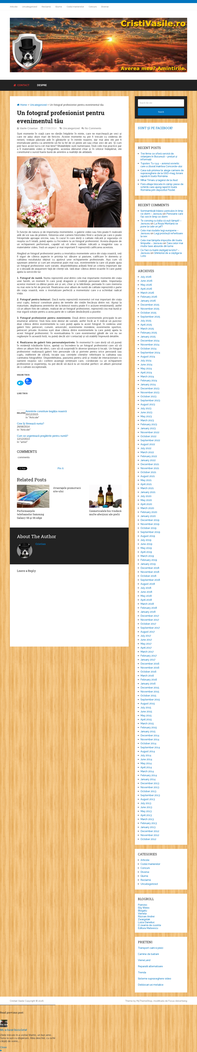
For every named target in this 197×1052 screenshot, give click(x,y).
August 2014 (148, 751)
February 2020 (149, 512)
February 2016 (149, 679)
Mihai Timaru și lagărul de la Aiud (159, 180)
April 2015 (146, 719)
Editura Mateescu (148, 928)
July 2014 (146, 755)
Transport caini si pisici (150, 947)
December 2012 (150, 831)
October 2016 (148, 671)
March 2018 (147, 603)
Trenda (142, 972)
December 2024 (150, 340)
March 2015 (147, 723)
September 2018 (150, 579)
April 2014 (146, 767)
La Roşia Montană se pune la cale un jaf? (159, 225)
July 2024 (146, 360)
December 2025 (150, 304)
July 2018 (146, 587)
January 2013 (148, 827)
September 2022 (150, 440)
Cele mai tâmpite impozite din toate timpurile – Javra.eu (161, 242)
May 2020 (146, 500)
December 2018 (150, 567)
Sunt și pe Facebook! (155, 128)
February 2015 (149, 727)
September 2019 (150, 532)
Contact (23, 85)
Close (3, 1047)
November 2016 (150, 667)
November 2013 (150, 787)
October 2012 (148, 839)
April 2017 (146, 647)
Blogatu (142, 910)
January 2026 (148, 300)
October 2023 (148, 396)
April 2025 (146, 324)
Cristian (40, 543)
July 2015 (146, 707)
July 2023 (146, 408)
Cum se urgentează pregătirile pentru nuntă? (42, 435)
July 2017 (146, 635)
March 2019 (147, 556)
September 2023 (150, 400)
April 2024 (146, 372)
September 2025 (150, 316)
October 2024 (149, 348)
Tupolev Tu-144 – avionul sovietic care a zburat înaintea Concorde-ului (161, 165)
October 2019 (148, 528)
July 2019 (146, 540)
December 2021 (150, 464)
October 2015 (148, 695)
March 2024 (147, 376)
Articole (14, 7)
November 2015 (150, 691)
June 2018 (146, 591)
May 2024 (146, 368)
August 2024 (148, 356)
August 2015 (148, 703)
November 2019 (150, 524)
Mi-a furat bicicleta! (13, 1030)
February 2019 (149, 560)
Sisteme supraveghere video (154, 978)
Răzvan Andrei (146, 916)
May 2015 (146, 715)
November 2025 (150, 308)
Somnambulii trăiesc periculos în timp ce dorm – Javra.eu (162, 212)
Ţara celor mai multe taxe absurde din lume (162, 245)
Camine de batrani (148, 954)
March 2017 (147, 651)
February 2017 (149, 655)
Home (23, 104)
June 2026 (146, 280)
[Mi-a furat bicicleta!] (3, 1026)
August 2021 (148, 476)
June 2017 (146, 639)
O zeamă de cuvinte (149, 925)
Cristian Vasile (17, 1001)
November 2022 (150, 432)
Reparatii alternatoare (150, 966)
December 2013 (150, 783)
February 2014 (149, 775)
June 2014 (146, 759)
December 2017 (150, 615)
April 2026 (146, 288)
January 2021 (148, 492)
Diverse (105, 7)
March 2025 (147, 328)
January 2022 (148, 460)
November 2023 (150, 392)
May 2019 (146, 548)
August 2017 (148, 631)
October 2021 (148, 472)
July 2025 (146, 320)
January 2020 (148, 516)
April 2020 (146, 504)
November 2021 (150, 468)
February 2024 (149, 380)
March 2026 (147, 292)
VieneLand (144, 960)
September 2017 (150, 627)
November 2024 (150, 344)
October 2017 (148, 623)
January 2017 (148, 659)
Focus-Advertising (177, 1001)
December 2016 (150, 663)
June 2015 (146, 711)
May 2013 (146, 811)
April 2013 (146, 815)
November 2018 (150, 571)
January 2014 (148, 779)
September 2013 (150, 795)
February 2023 (149, 424)
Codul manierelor (75, 7)
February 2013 (149, 823)
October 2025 (148, 312)
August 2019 (148, 536)
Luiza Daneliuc (146, 922)
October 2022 (148, 436)
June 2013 (146, 807)
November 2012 (150, 835)
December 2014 (150, 735)
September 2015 (150, 699)
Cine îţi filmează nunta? (30, 423)
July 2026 (146, 276)
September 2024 (150, 352)
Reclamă (46, 7)
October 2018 (148, 575)
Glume (58, 7)
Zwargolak (144, 919)
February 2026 (149, 296)
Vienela (142, 913)
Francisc (142, 904)
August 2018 (148, 583)
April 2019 (146, 552)
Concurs (93, 7)
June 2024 (146, 364)
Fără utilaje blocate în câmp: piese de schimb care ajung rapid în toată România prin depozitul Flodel (162, 187)
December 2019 (150, 520)
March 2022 (147, 452)
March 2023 (147, 420)
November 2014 (150, 739)
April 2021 (146, 484)
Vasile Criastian (29, 128)
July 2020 (146, 496)
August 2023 (148, 404)
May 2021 (146, 480)
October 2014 (148, 743)
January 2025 (148, 336)
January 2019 (148, 564)
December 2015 (150, 687)
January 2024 (148, 384)
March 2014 (147, 771)
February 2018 (149, 607)
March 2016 (147, 675)
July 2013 (146, 803)
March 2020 (147, 508)
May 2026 (146, 284)
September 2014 (150, 747)
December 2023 (150, 388)
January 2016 (148, 683)
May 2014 (146, 763)
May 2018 (146, 595)
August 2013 (148, 799)
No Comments (93, 128)
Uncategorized (29, 7)
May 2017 (146, 643)
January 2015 (148, 731)
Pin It (61, 468)
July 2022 (146, 448)
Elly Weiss (143, 907)
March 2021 (147, 488)
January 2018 (148, 611)
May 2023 (146, 416)
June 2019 (146, 544)
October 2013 (148, 791)
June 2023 (146, 412)
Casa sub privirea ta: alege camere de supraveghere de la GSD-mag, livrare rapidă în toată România (162, 173)
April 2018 (146, 599)
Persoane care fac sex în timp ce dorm (162, 215)
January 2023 (148, 428)
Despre (42, 85)
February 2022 (149, 456)
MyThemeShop (144, 1001)
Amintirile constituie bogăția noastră (46, 411)
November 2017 (150, 619)
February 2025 (149, 332)
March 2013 (147, 819)
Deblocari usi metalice (150, 984)
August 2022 (148, 444)
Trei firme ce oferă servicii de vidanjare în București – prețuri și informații (159, 156)
